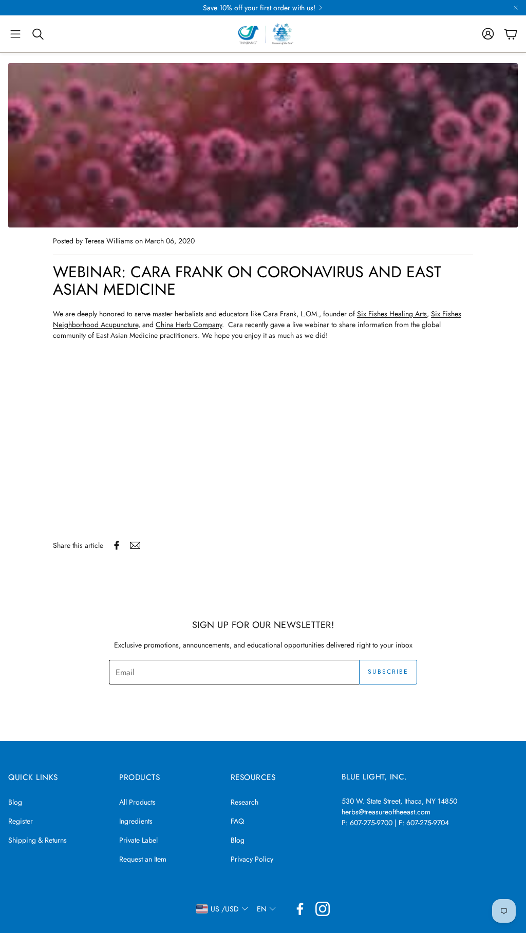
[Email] (135, 545)
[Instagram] (322, 909)
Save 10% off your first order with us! (259, 7)
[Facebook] (300, 909)
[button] (15, 34)
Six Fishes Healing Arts (392, 314)
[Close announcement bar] (515, 7)
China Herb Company (189, 324)
